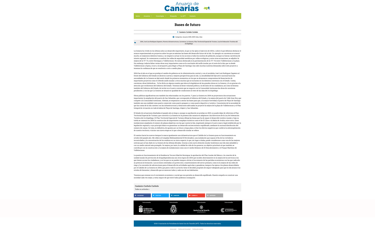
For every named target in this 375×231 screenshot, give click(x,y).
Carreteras (182, 41)
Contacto (193, 16)
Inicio (138, 16)
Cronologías (160, 16)
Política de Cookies (197, 229)
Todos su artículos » (142, 189)
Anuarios (147, 16)
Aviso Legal (173, 229)
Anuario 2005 (187, 37)
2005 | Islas (195, 37)
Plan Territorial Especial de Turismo (205, 41)
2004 (141, 41)
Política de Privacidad (184, 229)
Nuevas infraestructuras (171, 41)
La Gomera (190, 41)
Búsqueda (173, 16)
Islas (200, 37)
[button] (142, 195)
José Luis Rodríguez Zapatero (153, 41)
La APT (183, 16)
